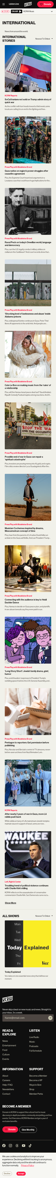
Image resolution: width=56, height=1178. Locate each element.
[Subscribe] (50, 1018)
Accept (21, 1173)
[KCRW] (7, 1001)
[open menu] (4, 4)
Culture (6, 1054)
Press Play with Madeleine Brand (18, 167)
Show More (10, 903)
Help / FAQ (7, 1085)
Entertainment (9, 1045)
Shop (31, 1089)
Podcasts (33, 1046)
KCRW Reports (11, 95)
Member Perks (36, 1094)
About (5, 1075)
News (5, 1041)
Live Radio (34, 1037)
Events (5, 1059)
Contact (6, 1094)
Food (4, 1050)
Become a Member (38, 1075)
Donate (47, 4)
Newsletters (8, 1089)
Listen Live (14, 4)
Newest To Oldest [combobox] (42, 39)
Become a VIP (35, 1080)
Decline (7, 1173)
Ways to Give (35, 1085)
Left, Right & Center (13, 882)
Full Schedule (35, 1050)
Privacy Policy (27, 1165)
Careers (6, 1080)
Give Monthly (28, 1129)
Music (32, 1041)
